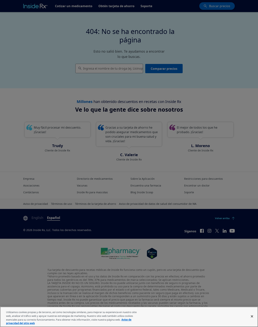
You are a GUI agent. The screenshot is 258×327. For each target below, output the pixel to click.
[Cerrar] (252, 316)
